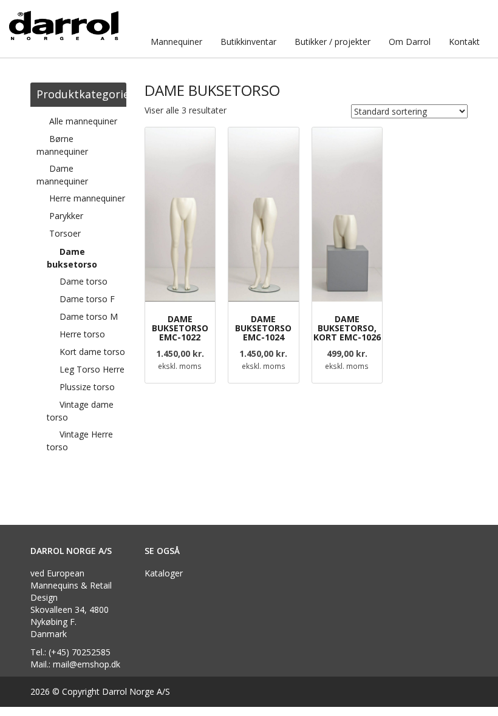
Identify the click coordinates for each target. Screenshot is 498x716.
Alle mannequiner (83, 121)
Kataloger (164, 573)
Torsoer (65, 233)
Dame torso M (89, 316)
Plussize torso (87, 387)
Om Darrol (410, 41)
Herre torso (82, 334)
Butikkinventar (248, 41)
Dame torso (83, 281)
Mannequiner (176, 41)
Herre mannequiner (87, 198)
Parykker (66, 215)
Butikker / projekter (332, 41)
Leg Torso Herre (92, 369)
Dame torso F (87, 299)
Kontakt (464, 41)
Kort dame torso (92, 351)
